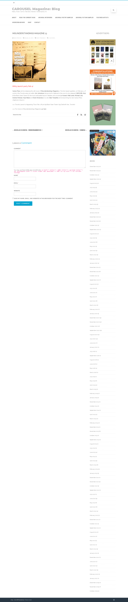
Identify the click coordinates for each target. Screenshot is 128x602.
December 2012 (94, 477)
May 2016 (92, 368)
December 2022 (94, 217)
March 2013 (93, 465)
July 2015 (92, 376)
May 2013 (92, 456)
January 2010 (93, 578)
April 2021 (92, 301)
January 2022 (93, 263)
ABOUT (14, 17)
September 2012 (94, 490)
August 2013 (93, 444)
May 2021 (92, 296)
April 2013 (92, 460)
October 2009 (94, 591)
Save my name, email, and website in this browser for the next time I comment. (43, 198)
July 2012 (92, 494)
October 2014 (93, 406)
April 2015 (92, 385)
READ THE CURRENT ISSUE (27, 17)
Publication (42, 38)
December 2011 (94, 519)
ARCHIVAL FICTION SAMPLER (84, 17)
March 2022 (93, 254)
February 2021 (94, 309)
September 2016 (94, 355)
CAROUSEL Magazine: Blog (36, 9)
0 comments (52, 38)
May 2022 (92, 246)
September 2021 (94, 280)
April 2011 (92, 544)
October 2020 (94, 326)
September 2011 (94, 528)
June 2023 (93, 191)
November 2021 (94, 271)
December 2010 (94, 557)
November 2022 (94, 221)
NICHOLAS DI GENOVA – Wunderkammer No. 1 (27, 130)
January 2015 (93, 397)
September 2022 (94, 229)
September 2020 (94, 330)
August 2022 (93, 233)
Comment (17, 148)
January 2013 (93, 473)
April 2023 (93, 200)
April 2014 (93, 414)
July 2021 (92, 288)
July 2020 (92, 339)
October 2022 (93, 225)
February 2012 (94, 515)
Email (16, 183)
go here (43, 109)
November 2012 (94, 481)
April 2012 (92, 507)
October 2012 (93, 486)
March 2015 (93, 389)
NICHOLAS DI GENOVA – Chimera (76, 130)
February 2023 (94, 208)
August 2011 (93, 532)
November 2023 (94, 170)
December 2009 (94, 582)
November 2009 (94, 587)
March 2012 (93, 511)
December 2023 (94, 166)
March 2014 (93, 418)
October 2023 (93, 175)
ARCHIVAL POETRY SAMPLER (64, 17)
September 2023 (94, 179)
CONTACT (37, 22)
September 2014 (94, 410)
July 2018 (92, 351)
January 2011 (93, 553)
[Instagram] (14, 2)
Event (37, 38)
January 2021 (93, 313)
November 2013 (94, 431)
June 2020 (93, 343)
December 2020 (94, 318)
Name (16, 175)
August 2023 (93, 183)
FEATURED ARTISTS (102, 17)
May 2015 (92, 381)
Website (17, 190)
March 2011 (93, 549)
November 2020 (94, 322)
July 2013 (92, 448)
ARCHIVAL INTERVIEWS (45, 17)
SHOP (29, 22)
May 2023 (92, 196)
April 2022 (93, 250)
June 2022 (93, 242)
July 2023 (92, 187)
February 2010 (94, 574)
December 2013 (94, 427)
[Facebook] (77, 115)
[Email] (85, 115)
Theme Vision (28, 600)
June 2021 (92, 292)
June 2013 (92, 452)
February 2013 (94, 469)
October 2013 (93, 435)
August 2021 (93, 284)
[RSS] (81, 115)
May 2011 (92, 540)
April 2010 (93, 566)
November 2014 (94, 402)
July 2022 (92, 238)
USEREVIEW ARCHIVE (18, 22)
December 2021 (94, 267)
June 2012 (92, 498)
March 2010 (93, 570)
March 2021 (93, 305)
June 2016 (93, 364)
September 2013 (94, 439)
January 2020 (94, 347)
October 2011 (93, 523)
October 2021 (93, 275)
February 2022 (94, 259)
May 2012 (92, 502)
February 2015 (94, 393)
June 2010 (93, 561)
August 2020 (93, 334)
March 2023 (93, 204)
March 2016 (93, 372)
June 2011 (92, 536)
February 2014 (94, 423)
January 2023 (93, 212)
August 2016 (93, 360)
